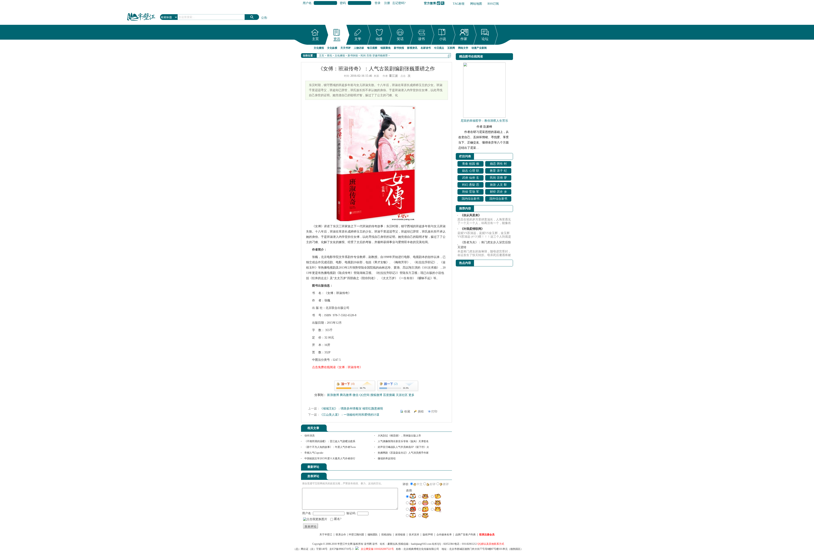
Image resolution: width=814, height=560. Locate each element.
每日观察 (372, 47)
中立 (419, 484)
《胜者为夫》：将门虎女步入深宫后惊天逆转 (484, 245)
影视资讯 (412, 47)
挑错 (421, 411)
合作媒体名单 (444, 534)
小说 (442, 39)
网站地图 (476, 3)
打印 (434, 411)
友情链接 (400, 534)
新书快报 (399, 47)
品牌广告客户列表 (465, 534)
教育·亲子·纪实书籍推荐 (498, 171)
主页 (315, 39)
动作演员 (309, 435)
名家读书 (426, 47)
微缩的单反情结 (387, 458)
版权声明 (428, 534)
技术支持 (414, 534)
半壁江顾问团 (356, 534)
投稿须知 (386, 534)
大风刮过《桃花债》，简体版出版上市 (399, 435)
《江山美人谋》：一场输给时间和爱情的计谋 (349, 414)
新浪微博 (438, 3)
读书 (421, 39)
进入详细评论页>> (440, 467)
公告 (264, 17)
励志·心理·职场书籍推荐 (470, 171)
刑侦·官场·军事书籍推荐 (470, 192)
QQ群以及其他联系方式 (490, 543)
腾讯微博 (442, 3)
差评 (446, 484)
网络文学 (463, 47)
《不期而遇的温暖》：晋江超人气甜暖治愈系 (329, 441)
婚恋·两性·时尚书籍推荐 (498, 164)
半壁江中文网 (345, 543)
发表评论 (310, 526)
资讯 (336, 39)
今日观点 (439, 47)
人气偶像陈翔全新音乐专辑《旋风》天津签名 (403, 441)
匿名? (337, 519)
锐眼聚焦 (386, 47)
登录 (378, 3)
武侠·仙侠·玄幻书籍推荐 (470, 178)
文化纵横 (332, 47)
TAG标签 (459, 3)
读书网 (368, 543)
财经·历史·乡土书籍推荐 (498, 192)
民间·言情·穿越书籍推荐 (374, 55)
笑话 (400, 39)
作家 (463, 39)
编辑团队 (373, 534)
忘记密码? (399, 3)
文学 (357, 39)
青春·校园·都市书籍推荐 (470, 164)
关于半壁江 (325, 534)
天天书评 (345, 47)
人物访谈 (359, 47)
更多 (411, 395)
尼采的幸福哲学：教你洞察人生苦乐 (484, 120)
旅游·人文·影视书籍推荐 (498, 185)
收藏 (407, 411)
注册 (387, 3)
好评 (433, 484)
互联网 (451, 47)
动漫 (379, 39)
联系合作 (341, 534)
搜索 (252, 17)
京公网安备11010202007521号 (377, 548)
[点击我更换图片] (315, 519)
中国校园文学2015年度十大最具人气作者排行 (329, 458)
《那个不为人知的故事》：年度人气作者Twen (330, 447)
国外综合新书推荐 (498, 199)
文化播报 (319, 47)
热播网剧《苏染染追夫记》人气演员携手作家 (403, 452)
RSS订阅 (493, 3)
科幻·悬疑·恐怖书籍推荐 (470, 185)
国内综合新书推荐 (470, 199)
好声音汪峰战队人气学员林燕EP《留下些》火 (403, 447)
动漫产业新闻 (479, 47)
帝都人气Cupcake (313, 452)
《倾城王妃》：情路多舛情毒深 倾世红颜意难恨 (351, 408)
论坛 (485, 39)
